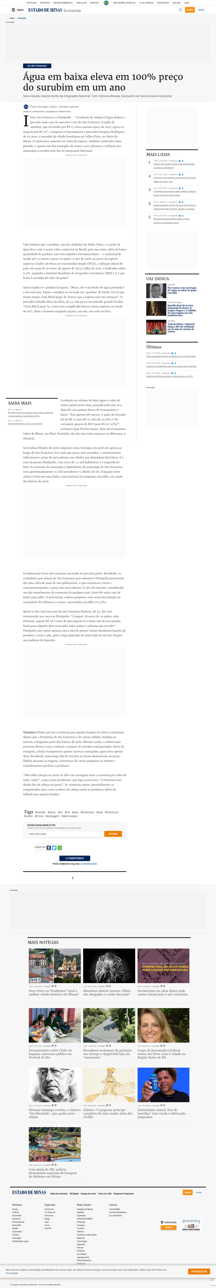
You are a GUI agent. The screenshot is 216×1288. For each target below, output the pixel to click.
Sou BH (177, 3)
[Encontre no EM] (180, 10)
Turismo (80, 1228)
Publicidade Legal (20, 1241)
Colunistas (17, 1231)
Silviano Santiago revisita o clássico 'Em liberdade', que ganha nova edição (55, 1113)
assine (93, 863)
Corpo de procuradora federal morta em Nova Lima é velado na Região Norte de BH (162, 1053)
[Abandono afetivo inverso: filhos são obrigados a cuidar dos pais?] (109, 966)
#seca (52, 812)
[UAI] (106, 2)
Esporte (45, 3)
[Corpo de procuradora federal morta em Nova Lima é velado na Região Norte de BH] (164, 1025)
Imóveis (94, 3)
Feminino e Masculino (87, 1235)
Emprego (81, 1222)
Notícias (31, 3)
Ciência (80, 1231)
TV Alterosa (146, 3)
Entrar (201, 9)
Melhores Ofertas (124, 3)
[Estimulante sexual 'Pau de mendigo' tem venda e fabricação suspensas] (164, 1085)
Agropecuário (83, 1257)
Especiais (81, 1215)
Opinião (80, 1212)
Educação (16, 1238)
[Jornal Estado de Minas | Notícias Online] (45, 10)
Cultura (15, 1235)
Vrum (47, 1225)
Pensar (80, 1247)
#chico (39, 816)
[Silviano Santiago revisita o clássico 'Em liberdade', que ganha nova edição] (55, 1085)
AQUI (186, 3)
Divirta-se (81, 1263)
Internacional (18, 1222)
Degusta (81, 1238)
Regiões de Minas (85, 1209)
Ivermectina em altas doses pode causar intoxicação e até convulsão (163, 992)
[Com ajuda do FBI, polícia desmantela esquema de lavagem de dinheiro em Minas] (55, 1144)
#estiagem (52, 816)
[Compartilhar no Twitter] (54, 848)
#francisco (87, 812)
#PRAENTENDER (85, 1219)
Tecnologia (82, 1241)
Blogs (47, 1219)
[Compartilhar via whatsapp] (59, 848)
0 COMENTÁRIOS (75, 858)
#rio (67, 812)
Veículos (81, 3)
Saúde (15, 1228)
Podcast (81, 1251)
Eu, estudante (115, 1215)
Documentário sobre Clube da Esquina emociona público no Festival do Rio (50, 1053)
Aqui (47, 1222)
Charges (81, 1225)
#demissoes (70, 816)
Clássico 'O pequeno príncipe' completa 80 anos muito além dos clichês (108, 1113)
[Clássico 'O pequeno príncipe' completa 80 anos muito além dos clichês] (109, 1085)
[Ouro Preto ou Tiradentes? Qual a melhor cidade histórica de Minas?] (55, 966)
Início (12, 18)
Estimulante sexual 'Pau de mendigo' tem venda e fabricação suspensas (162, 1113)
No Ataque (82, 1254)
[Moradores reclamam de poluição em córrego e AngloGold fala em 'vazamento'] (109, 1025)
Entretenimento (63, 3)
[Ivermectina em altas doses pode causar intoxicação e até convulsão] (164, 966)
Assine (190, 9)
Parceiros (163, 3)
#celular (40, 812)
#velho (28, 816)
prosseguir (199, 1271)
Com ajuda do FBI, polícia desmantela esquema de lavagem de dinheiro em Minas (53, 1172)
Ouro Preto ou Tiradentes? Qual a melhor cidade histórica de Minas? (54, 992)
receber (113, 833)
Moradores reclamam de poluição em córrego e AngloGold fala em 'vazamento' (107, 1053)
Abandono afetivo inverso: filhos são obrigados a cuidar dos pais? (106, 992)
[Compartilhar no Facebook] (48, 848)
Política (15, 1212)
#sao (75, 812)
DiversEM (16, 1225)
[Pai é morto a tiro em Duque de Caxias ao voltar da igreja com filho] (156, 290)
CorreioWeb (114, 1209)
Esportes (81, 1244)
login (83, 863)
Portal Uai (49, 1209)
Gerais (15, 1209)
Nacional (16, 1219)
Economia (72, 10)
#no (60, 812)
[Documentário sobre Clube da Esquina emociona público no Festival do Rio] (55, 1025)
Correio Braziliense (117, 1212)
